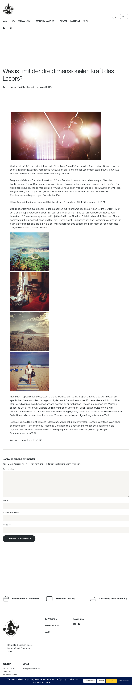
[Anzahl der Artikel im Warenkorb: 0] (124, 16)
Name (6, 500)
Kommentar (9, 469)
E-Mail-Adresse (11, 512)
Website (7, 524)
